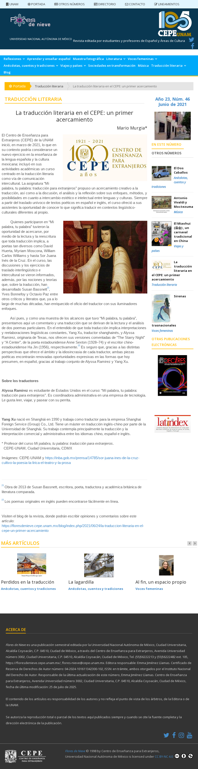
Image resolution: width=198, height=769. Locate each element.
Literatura (114, 59)
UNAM (13, 4)
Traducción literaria (167, 65)
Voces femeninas (141, 59)
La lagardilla (81, 582)
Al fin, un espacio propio (160, 582)
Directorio (107, 4)
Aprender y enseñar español (49, 59)
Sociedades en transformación (111, 65)
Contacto (136, 4)
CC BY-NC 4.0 (164, 756)
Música (143, 65)
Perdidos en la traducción (27, 582)
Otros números (71, 4)
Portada (37, 4)
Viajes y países (71, 65)
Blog (7, 72)
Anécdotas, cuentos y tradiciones (29, 65)
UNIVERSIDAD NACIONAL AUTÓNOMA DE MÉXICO (41, 39)
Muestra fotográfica (88, 59)
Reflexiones (12, 59)
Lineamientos (168, 4)
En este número (166, 144)
